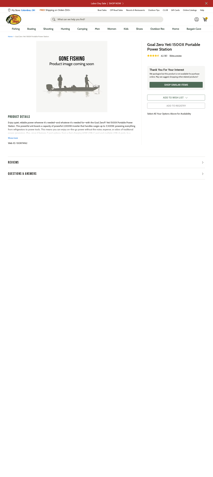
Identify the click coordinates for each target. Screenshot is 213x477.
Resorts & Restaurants (135, 10)
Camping (82, 28)
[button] (206, 3)
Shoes (139, 28)
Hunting (65, 28)
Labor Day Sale (106, 3)
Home (175, 28)
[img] (205, 19)
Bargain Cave (194, 28)
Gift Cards (175, 10)
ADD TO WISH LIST (173, 97)
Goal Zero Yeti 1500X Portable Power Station (173, 46)
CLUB (165, 10)
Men (97, 28)
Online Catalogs (190, 10)
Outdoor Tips (154, 10)
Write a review (176, 55)
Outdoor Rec (157, 28)
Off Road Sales (116, 10)
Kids (126, 28)
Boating (31, 28)
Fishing (16, 28)
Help (202, 10)
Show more (13, 138)
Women (111, 28)
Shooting (48, 28)
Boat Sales (102, 10)
